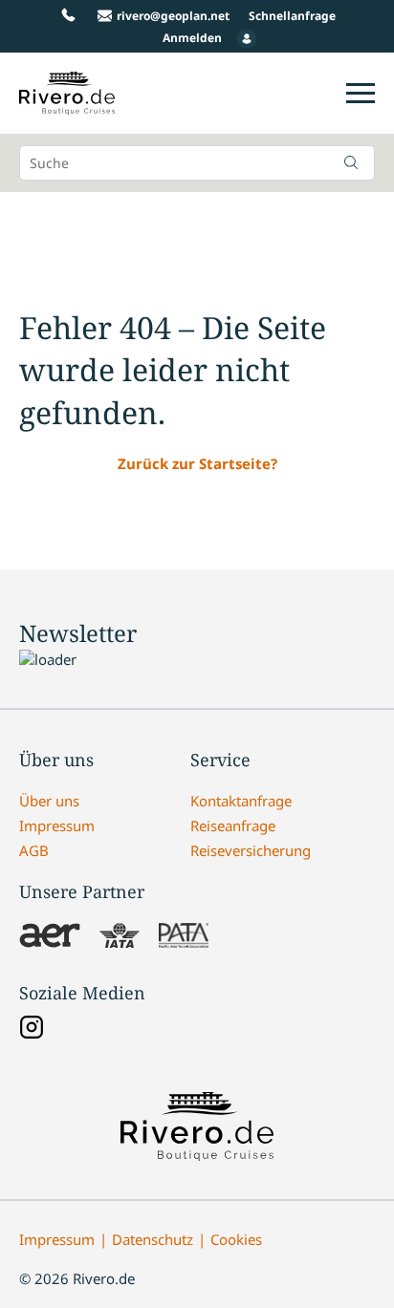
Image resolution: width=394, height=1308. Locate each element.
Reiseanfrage (232, 825)
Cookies (236, 1239)
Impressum (57, 825)
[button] (351, 162)
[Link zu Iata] (119, 937)
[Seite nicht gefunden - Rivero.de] (67, 104)
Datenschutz (152, 1239)
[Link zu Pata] (183, 937)
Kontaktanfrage (241, 800)
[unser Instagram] (31, 1029)
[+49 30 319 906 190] (68, 15)
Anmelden (192, 38)
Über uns (49, 800)
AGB (34, 850)
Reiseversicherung (250, 850)
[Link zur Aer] (49, 937)
